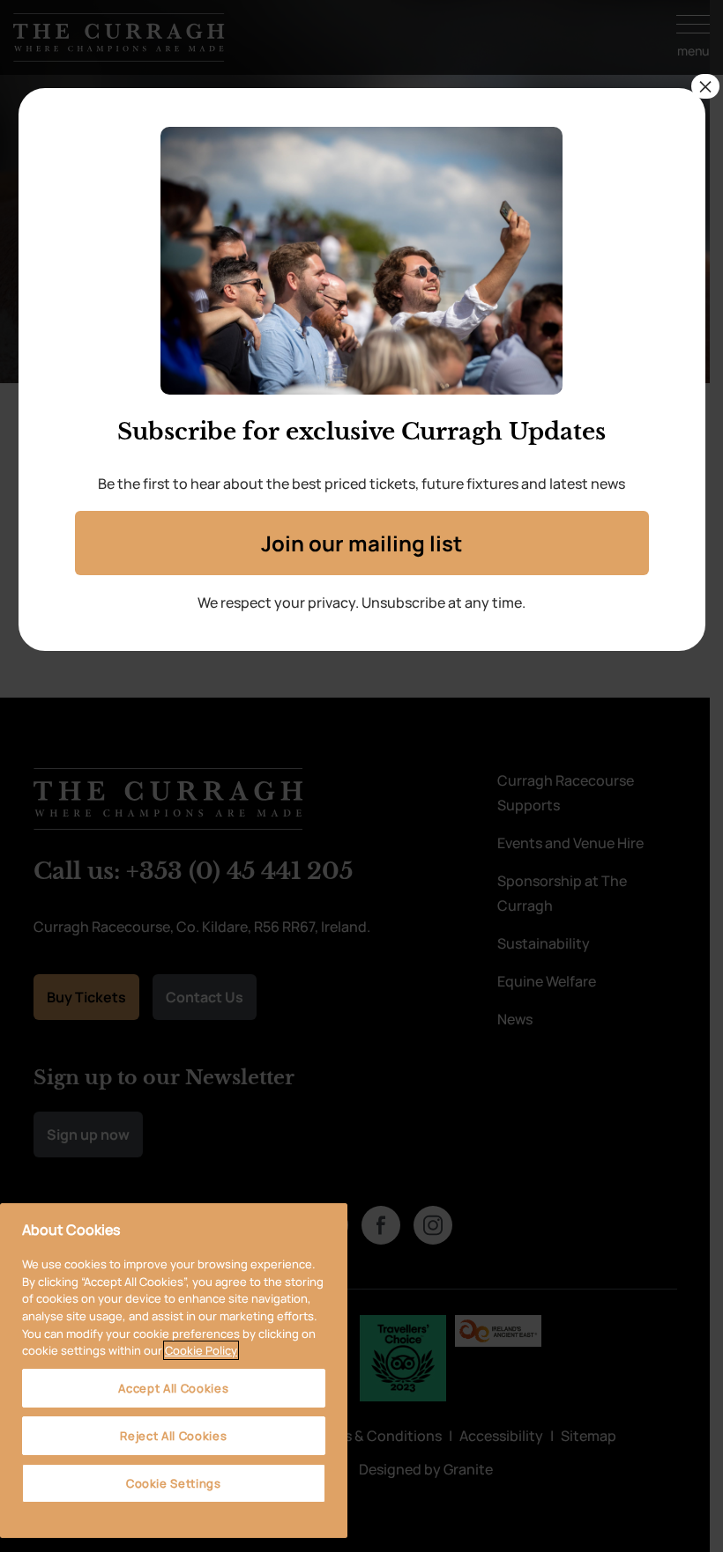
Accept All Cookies (173, 1388)
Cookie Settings (173, 1483)
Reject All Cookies (173, 1436)
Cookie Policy (201, 1350)
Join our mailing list (361, 543)
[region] (173, 1370)
